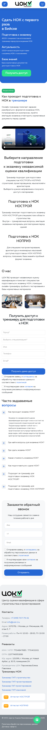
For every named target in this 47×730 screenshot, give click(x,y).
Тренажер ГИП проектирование (17, 682)
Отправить (23, 572)
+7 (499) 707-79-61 (20, 618)
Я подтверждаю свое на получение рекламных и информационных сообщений (21, 389)
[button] (5, 4)
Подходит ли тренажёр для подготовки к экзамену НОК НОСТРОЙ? (21, 476)
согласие (29, 387)
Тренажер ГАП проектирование (16, 686)
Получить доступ (16, 73)
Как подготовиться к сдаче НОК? (23, 466)
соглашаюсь (28, 377)
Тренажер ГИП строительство (16, 678)
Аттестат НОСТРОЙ (20, 697)
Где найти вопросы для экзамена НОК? (26, 443)
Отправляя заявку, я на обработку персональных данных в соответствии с (19, 380)
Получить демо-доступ (23, 371)
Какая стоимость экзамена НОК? (23, 458)
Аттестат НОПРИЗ (19, 706)
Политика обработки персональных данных (20, 724)
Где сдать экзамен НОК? (19, 450)
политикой (21, 383)
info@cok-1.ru (13, 622)
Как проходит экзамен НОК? (21, 412)
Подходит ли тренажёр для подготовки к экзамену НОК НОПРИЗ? (26, 487)
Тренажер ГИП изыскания (14, 690)
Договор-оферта (9, 727)
